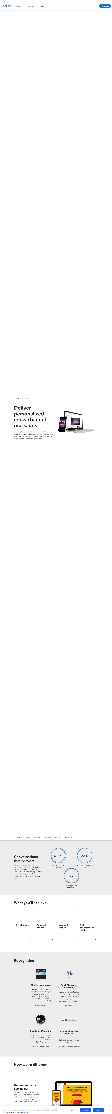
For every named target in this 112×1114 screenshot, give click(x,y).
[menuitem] (19, 6)
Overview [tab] (19, 837)
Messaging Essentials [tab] (33, 837)
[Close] (109, 1110)
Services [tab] (48, 837)
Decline (85, 1110)
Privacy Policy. (24, 1112)
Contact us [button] (105, 6)
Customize (73, 1110)
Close (98, 1110)
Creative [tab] (57, 837)
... (18, 398)
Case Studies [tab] (68, 837)
